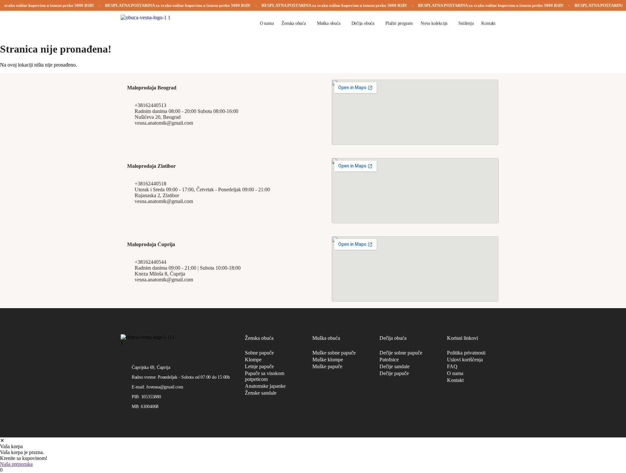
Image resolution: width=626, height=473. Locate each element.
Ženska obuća (293, 23)
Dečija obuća (362, 23)
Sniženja (465, 23)
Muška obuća (328, 23)
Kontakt (488, 23)
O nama (267, 23)
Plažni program (399, 23)
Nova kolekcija (434, 23)
